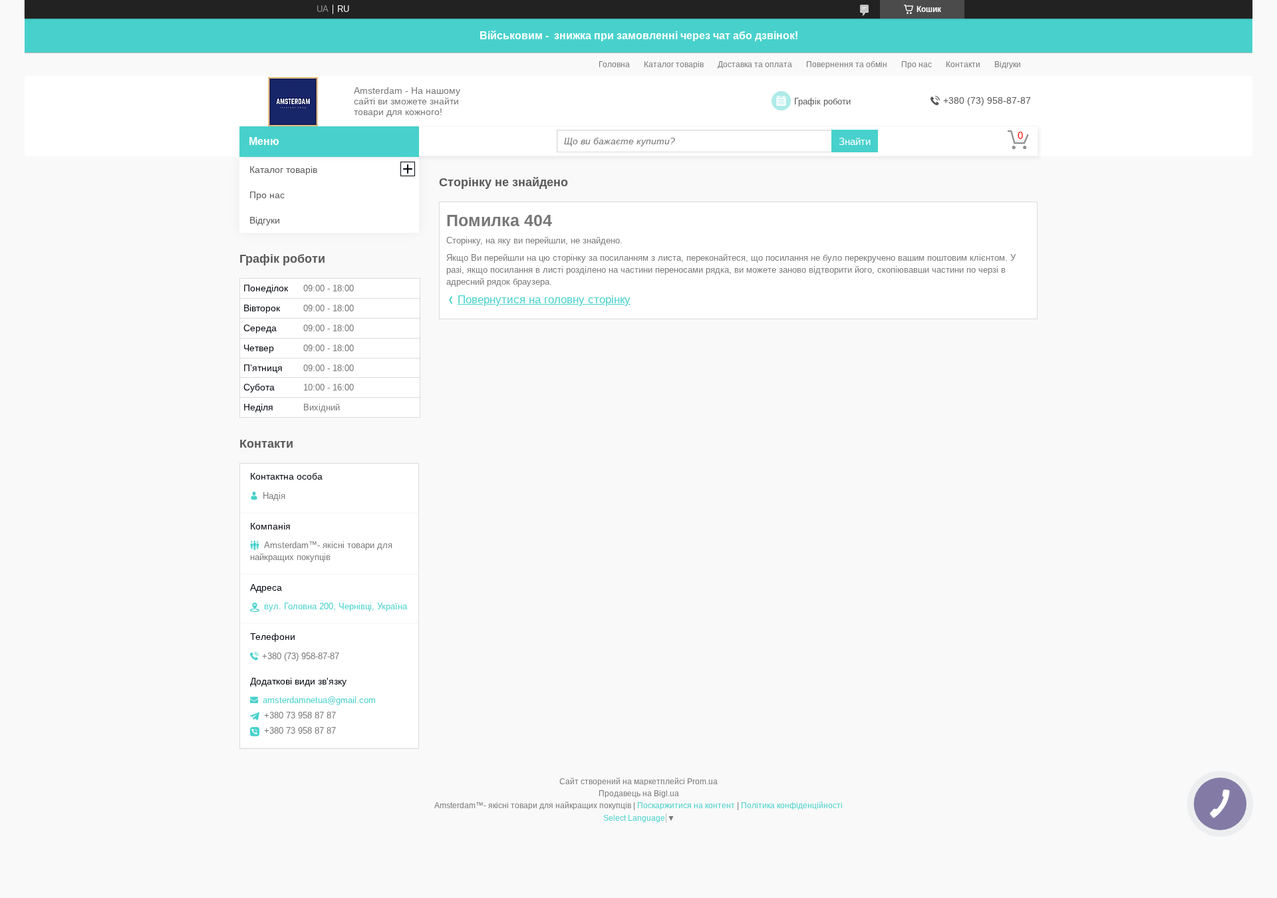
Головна (614, 64)
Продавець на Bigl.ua (639, 793)
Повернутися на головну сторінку (544, 299)
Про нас (916, 64)
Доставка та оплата (755, 64)
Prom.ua (702, 781)
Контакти (963, 64)
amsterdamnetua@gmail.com (319, 700)
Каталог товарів (674, 64)
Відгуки (1007, 64)
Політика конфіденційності (792, 805)
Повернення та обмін (846, 64)
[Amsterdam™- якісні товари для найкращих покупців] (293, 101)
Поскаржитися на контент (686, 805)
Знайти (855, 141)
